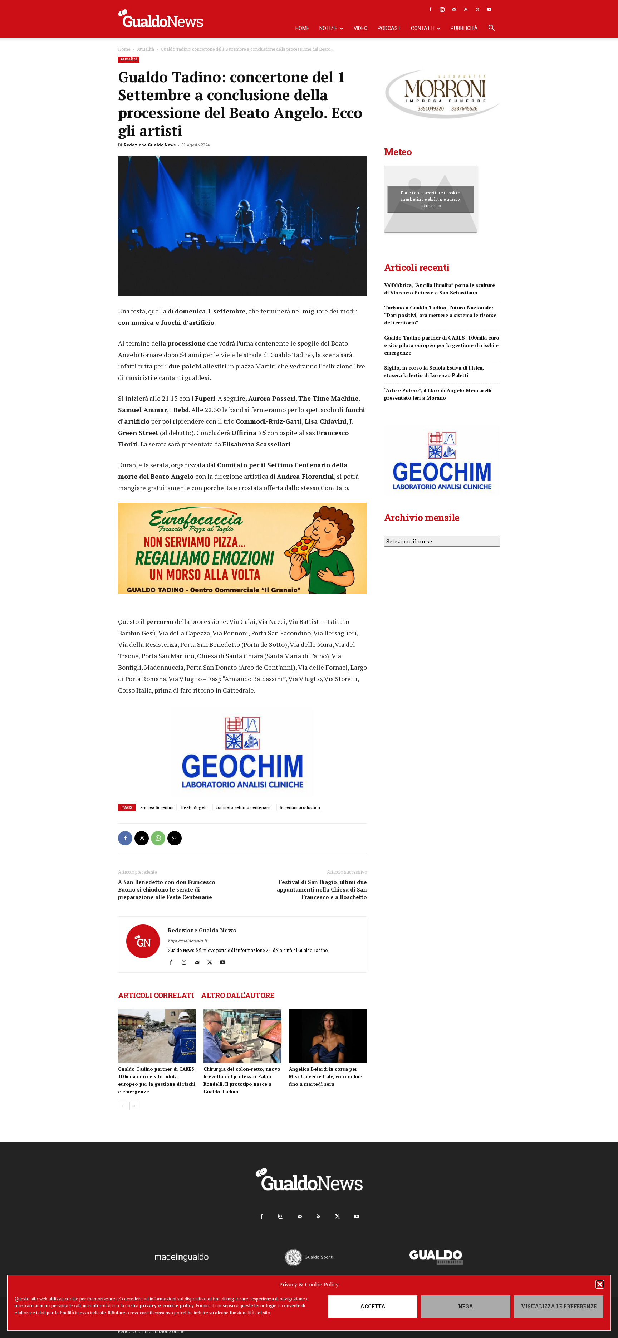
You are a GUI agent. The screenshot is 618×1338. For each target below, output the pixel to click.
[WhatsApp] (158, 838)
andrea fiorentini (156, 807)
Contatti (423, 28)
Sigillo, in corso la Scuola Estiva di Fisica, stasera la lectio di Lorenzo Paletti (434, 371)
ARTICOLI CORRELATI (156, 995)
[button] (599, 1284)
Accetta (373, 1306)
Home (302, 28)
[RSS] (465, 9)
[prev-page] (122, 1106)
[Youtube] (489, 9)
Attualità (145, 49)
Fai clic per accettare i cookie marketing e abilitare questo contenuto (430, 199)
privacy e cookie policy (167, 1305)
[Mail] (453, 9)
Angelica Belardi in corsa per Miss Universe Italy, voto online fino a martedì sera (325, 1076)
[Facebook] (430, 9)
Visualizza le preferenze (559, 1306)
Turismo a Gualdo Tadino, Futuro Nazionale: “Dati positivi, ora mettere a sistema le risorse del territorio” (440, 315)
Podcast (389, 28)
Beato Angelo (194, 807)
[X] (477, 9)
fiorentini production (300, 807)
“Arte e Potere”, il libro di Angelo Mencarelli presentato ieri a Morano (437, 394)
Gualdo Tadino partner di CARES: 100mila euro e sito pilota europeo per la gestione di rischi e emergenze (441, 345)
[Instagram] (442, 9)
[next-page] (133, 1106)
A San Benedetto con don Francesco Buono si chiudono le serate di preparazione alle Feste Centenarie (166, 889)
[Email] (174, 838)
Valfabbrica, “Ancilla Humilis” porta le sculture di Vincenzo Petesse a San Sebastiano (439, 289)
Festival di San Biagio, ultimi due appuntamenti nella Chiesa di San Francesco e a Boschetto (322, 889)
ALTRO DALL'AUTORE (237, 995)
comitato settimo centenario (244, 807)
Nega (465, 1306)
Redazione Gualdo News (150, 144)
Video (361, 28)
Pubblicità (464, 28)
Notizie (328, 28)
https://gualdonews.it (187, 940)
